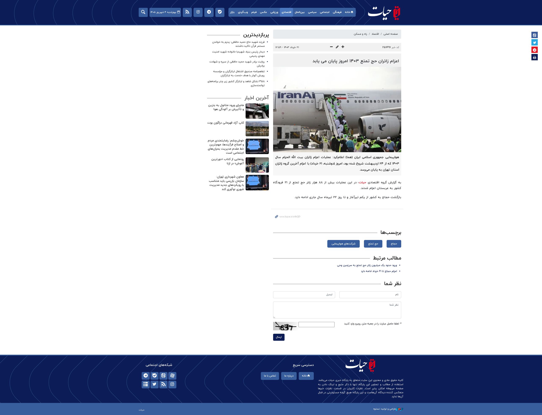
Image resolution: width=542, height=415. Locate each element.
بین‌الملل (300, 12)
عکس (263, 12)
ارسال (279, 337)
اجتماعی (324, 12)
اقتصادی (286, 12)
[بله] (155, 376)
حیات (384, 13)
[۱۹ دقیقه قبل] (257, 182)
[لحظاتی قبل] (257, 111)
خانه (347, 12)
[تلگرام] (146, 376)
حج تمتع (373, 244)
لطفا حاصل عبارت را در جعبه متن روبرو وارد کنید (372, 324)
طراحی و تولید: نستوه (384, 409)
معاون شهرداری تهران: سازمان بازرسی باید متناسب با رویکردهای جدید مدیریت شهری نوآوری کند (226, 183)
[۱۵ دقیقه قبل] (257, 165)
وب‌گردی (243, 12)
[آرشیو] (146, 384)
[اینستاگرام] (172, 384)
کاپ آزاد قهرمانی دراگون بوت (225, 123)
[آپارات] (172, 376)
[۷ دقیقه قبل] (257, 146)
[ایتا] (163, 376)
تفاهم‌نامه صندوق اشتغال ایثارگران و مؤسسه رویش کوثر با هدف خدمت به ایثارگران (239, 73)
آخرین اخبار (256, 98)
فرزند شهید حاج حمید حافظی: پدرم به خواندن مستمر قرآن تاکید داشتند (238, 44)
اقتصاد (375, 34)
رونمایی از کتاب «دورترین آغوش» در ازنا (227, 161)
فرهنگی (337, 12)
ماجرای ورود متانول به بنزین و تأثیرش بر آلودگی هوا (226, 107)
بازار (232, 12)
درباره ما (288, 376)
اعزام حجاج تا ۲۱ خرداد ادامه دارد (379, 271)
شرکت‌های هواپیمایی (343, 244)
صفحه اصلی (390, 34)
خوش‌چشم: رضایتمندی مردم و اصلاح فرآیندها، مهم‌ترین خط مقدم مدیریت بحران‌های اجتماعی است (226, 147)
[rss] (163, 384)
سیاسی (312, 12)
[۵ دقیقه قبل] (257, 128)
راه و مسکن (360, 34)
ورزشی (274, 12)
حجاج (394, 244)
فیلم (254, 12)
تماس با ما (270, 376)
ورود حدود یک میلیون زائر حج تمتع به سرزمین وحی (367, 265)
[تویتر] (155, 384)
